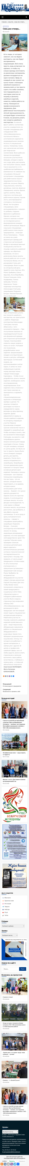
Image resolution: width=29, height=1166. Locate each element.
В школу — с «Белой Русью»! (11, 1080)
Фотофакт (6, 748)
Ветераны (6, 716)
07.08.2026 (6, 730)
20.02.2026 (6, 783)
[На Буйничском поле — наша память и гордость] (14, 742)
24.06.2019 (6, 31)
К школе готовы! (8, 997)
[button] (3, 17)
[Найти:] (11, 969)
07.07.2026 (6, 756)
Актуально (6, 746)
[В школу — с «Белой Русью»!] (14, 1069)
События (6, 26)
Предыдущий (12, 685)
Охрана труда (13, 1048)
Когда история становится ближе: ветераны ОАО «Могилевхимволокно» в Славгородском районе (14, 1024)
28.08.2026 (6, 999)
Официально (13, 746)
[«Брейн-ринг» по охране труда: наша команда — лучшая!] (14, 1042)
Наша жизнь (20, 1018)
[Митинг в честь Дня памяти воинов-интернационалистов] (14, 768)
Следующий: (11, 690)
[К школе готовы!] (14, 986)
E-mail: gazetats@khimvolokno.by (11, 1152)
